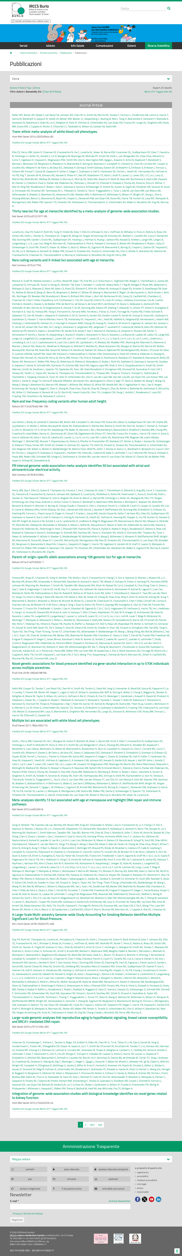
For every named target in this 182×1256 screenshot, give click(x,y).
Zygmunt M (97, 247)
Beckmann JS (47, 749)
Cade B (145, 848)
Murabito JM (144, 202)
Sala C (59, 187)
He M (57, 589)
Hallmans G (133, 608)
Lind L (145, 338)
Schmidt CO (150, 624)
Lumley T (19, 692)
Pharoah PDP (70, 529)
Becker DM (66, 119)
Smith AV (91, 115)
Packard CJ (62, 354)
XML (166, 91)
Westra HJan (79, 449)
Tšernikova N (31, 498)
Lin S (106, 616)
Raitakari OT (125, 358)
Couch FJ (134, 506)
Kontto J (32, 335)
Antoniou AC (114, 236)
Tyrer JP (53, 377)
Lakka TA (152, 335)
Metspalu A (162, 198)
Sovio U (96, 533)
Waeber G (34, 194)
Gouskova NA (96, 692)
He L (100, 319)
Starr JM (78, 369)
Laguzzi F (146, 589)
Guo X (28, 288)
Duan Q (80, 605)
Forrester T (18, 608)
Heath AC (132, 171)
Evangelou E (161, 308)
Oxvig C (120, 392)
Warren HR (52, 385)
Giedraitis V (64, 315)
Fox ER (38, 654)
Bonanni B (17, 506)
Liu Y (28, 342)
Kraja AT (29, 578)
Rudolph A (17, 533)
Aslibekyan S (117, 829)
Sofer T (109, 593)
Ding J (71, 605)
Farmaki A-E (18, 312)
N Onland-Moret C (112, 768)
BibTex (147, 91)
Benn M (51, 292)
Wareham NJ (48, 194)
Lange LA (158, 239)
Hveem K (112, 323)
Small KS (150, 365)
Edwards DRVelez (62, 381)
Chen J (92, 506)
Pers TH (95, 392)
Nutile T (118, 943)
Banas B (31, 292)
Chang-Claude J (67, 506)
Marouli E (17, 281)
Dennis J (88, 509)
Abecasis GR (161, 947)
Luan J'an (38, 243)
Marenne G (160, 342)
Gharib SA (142, 457)
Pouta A (140, 183)
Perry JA (53, 358)
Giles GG (145, 513)
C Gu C (100, 608)
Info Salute (77, 45)
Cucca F (152, 236)
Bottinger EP (24, 296)
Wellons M (160, 251)
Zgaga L (108, 160)
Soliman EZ (73, 445)
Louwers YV (83, 764)
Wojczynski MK (86, 585)
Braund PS (98, 848)
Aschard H (86, 581)
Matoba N (17, 593)
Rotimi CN (159, 651)
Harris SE (48, 589)
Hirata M (31, 612)
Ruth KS (48, 232)
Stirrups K (109, 776)
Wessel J (63, 385)
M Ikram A (124, 323)
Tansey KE (17, 373)
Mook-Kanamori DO (109, 346)
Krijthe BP (161, 422)
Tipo (28, 88)
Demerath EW (86, 198)
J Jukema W (127, 327)
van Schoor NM (154, 377)
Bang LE (41, 292)
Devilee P (99, 509)
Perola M (43, 358)
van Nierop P (126, 779)
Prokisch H (163, 696)
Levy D (159, 175)
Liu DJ (57, 392)
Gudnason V (85, 171)
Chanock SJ (127, 164)
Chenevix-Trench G (107, 506)
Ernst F (114, 741)
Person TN (77, 358)
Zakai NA (101, 688)
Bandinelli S (29, 119)
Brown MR (31, 581)
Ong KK (155, 202)
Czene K (19, 509)
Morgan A (126, 346)
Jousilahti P (114, 327)
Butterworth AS (112, 296)
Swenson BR (56, 422)
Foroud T (29, 171)
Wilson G (52, 886)
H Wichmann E (98, 194)
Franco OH (129, 123)
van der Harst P (100, 457)
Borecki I (32, 601)
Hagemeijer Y (34, 589)
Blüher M (87, 292)
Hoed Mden (32, 433)
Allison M (103, 288)
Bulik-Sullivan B (131, 939)
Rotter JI (47, 126)
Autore (13, 88)
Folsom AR (18, 171)
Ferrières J (92, 312)
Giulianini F (61, 836)
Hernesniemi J (147, 319)
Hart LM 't (156, 369)
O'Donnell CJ (60, 126)
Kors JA (46, 437)
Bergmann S (44, 164)
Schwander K (45, 581)
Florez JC (104, 312)
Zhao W (85, 388)
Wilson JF (127, 194)
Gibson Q (122, 422)
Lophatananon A (47, 342)
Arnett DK (17, 905)
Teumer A (38, 236)
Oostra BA (151, 179)
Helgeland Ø (132, 319)
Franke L (133, 433)
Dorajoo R (120, 581)
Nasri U (143, 871)
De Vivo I (61, 509)
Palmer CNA (95, 354)
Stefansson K (79, 202)
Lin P (53, 156)
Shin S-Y (62, 745)
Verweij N (28, 430)
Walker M (139, 381)
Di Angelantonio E (52, 308)
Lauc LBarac (32, 749)
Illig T (23, 175)
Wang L (122, 631)
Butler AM (69, 422)
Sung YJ (54, 578)
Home (12, 53)
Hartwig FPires (95, 836)
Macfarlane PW (120, 437)
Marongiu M (77, 156)
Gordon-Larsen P (111, 315)
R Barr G (45, 848)
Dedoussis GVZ (92, 753)
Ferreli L (121, 171)
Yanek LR (54, 119)
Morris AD (138, 346)
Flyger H (59, 513)
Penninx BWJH (64, 643)
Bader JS (73, 430)
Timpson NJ (148, 533)
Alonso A (111, 449)
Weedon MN (82, 194)
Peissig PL (159, 354)
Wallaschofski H (90, 536)
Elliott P (149, 308)
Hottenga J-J (21, 156)
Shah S (113, 365)
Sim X (121, 365)
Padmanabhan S (76, 243)
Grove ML (46, 239)
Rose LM (161, 232)
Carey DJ (127, 296)
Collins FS (99, 300)
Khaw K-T (72, 175)
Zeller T (101, 449)
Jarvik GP (20, 327)
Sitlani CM (80, 628)
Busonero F (100, 164)
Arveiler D (138, 288)
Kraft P (116, 175)
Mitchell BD (32, 441)
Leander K (134, 639)
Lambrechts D (70, 521)
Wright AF (138, 194)
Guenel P (30, 517)
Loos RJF (149, 198)
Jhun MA (43, 327)
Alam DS (70, 288)
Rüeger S (134, 281)
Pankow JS (76, 875)
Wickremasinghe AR (80, 647)
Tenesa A (158, 776)
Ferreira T (71, 490)
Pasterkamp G (110, 354)
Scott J (129, 643)
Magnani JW (136, 437)
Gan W (30, 315)
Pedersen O (146, 354)
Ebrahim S (119, 753)
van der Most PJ (49, 844)
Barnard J (84, 430)
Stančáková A (121, 593)
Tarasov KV (121, 445)
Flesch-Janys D (46, 513)
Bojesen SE (145, 502)
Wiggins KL (149, 692)
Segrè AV (130, 187)
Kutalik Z (45, 156)
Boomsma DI (48, 198)
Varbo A (26, 381)
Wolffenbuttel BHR (148, 536)
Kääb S (109, 453)
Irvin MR (121, 859)
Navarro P (104, 179)
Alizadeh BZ (139, 745)
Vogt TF (120, 381)
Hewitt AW (162, 319)
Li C (163, 578)
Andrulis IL (47, 502)
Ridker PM (37, 202)
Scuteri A (119, 187)
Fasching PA (18, 513)
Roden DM (29, 457)
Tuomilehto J (19, 377)
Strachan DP (38, 191)
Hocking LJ (77, 239)
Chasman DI (49, 152)
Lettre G (153, 115)
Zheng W (103, 647)
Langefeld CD (30, 338)
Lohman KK (18, 585)
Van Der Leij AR (121, 377)
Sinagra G (56, 457)
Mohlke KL (91, 346)
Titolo (21, 88)
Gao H (66, 608)
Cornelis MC (149, 164)
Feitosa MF (41, 312)
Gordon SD (95, 315)
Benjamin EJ (148, 449)
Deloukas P (70, 167)
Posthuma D (110, 358)
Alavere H (119, 160)
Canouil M (90, 601)
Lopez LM (70, 764)
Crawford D (18, 433)
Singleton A (18, 776)
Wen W (82, 597)
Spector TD (50, 202)
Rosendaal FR (125, 624)
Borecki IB (47, 392)
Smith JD (49, 445)
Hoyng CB (89, 323)
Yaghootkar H (132, 385)
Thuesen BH (102, 373)
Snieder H (61, 445)
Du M (77, 308)
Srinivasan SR (22, 191)
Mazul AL (41, 346)
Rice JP (15, 187)
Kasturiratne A (106, 589)
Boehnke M (136, 388)
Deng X (63, 605)
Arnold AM (86, 787)
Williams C (159, 631)
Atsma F (76, 502)
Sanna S (80, 187)
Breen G (65, 296)
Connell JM (149, 601)
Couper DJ (28, 688)
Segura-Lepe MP (99, 365)
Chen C (137, 749)
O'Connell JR (151, 620)
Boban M (60, 749)
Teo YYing (29, 631)
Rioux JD (54, 361)
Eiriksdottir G (123, 167)
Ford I (113, 312)
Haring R (69, 517)
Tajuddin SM (70, 585)
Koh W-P (119, 612)
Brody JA (31, 422)
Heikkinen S (52, 859)
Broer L (89, 296)
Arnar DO (46, 430)
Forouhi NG (158, 605)
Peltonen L (80, 183)
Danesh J (28, 304)
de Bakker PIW (52, 304)
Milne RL (85, 525)
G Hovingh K (60, 323)
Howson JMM (75, 323)
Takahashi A (74, 126)
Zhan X (53, 388)
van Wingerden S (88, 745)
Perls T (20, 624)
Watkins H (52, 647)
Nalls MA (111, 126)
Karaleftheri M (56, 331)
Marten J (17, 346)
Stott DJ (98, 445)
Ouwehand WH (36, 711)
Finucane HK (105, 939)
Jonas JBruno (54, 639)
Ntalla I (144, 350)
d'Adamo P (31, 167)
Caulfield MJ (139, 296)
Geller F (64, 171)
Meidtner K (53, 346)
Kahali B (138, 327)
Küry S (105, 335)
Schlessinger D (94, 187)
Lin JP (29, 708)
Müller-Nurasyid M (50, 426)
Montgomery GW (21, 202)
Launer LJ (126, 175)
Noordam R (73, 581)
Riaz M (57, 593)
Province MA (41, 658)
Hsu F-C (65, 589)
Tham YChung (42, 631)
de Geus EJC (56, 167)
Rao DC (29, 658)
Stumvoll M (128, 369)
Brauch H (29, 506)
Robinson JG (41, 879)
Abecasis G (38, 288)
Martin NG (18, 179)
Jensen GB (31, 327)
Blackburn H (59, 164)
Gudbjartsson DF (141, 152)
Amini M (143, 597)
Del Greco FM (97, 422)
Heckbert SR (74, 453)
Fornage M (123, 312)
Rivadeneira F (38, 187)
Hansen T (32, 319)
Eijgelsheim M (86, 433)
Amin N (130, 160)
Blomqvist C (131, 502)
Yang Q (110, 688)
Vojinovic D (131, 578)
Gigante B (90, 608)
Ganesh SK (99, 126)
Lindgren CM (108, 392)
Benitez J (119, 502)
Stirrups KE (33, 285)
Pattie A (134, 354)
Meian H (101, 840)
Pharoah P (105, 183)
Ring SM (25, 187)
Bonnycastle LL (139, 292)
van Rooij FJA (52, 115)
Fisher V (131, 581)
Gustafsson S (19, 319)
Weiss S (73, 597)
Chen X (154, 585)
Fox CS (102, 696)
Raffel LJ (80, 624)
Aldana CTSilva (23, 445)
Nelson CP (66, 350)
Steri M (131, 426)
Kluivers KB (140, 331)
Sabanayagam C (78, 879)
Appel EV (127, 288)
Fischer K (54, 756)
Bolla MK (157, 502)
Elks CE (16, 152)
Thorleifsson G (148, 281)
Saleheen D (127, 361)
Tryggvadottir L (104, 191)
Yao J (143, 385)
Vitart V (110, 381)
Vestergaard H (97, 381)
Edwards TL (125, 308)
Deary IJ (124, 304)
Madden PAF (118, 342)
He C (76, 152)
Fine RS (88, 281)
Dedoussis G (136, 304)
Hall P (96, 171)
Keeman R (99, 331)
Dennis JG (36, 308)
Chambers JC (154, 296)
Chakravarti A (104, 601)
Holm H (155, 433)
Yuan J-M (24, 635)
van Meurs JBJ (153, 191)
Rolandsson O (93, 361)
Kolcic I (107, 175)
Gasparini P (52, 171)
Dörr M (162, 852)
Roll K (103, 624)
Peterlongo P (47, 529)
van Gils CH (112, 779)
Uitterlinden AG (98, 123)
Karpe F (82, 331)
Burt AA (98, 296)
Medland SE (32, 768)
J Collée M (123, 506)
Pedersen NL (66, 183)
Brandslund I (53, 296)
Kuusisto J (115, 335)
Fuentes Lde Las (21, 605)
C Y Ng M (125, 285)
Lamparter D (19, 285)
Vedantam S (160, 285)
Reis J (115, 119)
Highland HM (121, 281)
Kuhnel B (135, 589)
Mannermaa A (126, 521)
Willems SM (75, 385)
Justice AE (162, 281)
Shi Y (51, 628)
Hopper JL (132, 517)
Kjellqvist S (76, 494)
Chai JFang (143, 585)
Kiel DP (82, 175)
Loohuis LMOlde (23, 354)
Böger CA (124, 292)
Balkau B (21, 292)
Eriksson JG (159, 509)
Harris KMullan (47, 319)
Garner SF (88, 704)
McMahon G (102, 494)
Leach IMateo (151, 437)
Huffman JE (116, 232)
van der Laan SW (103, 377)
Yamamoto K (154, 700)
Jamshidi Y (42, 422)
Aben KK (49, 288)
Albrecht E (158, 156)
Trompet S (137, 373)
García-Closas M (107, 513)
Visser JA (98, 152)
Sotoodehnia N (42, 460)
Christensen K (129, 647)
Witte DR (100, 385)
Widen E (131, 202)
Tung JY (58, 232)
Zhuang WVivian (21, 198)
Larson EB (60, 338)
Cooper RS (44, 902)
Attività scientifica (48, 53)
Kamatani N (18, 123)
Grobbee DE (125, 756)
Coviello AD (18, 167)
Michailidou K (50, 525)
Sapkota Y (20, 365)
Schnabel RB (43, 457)
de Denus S (81, 304)
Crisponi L (72, 198)
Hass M (16, 760)
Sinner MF (38, 445)
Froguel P (17, 639)
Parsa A (152, 453)
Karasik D (61, 175)
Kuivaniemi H (93, 335)
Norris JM (138, 620)
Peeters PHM (19, 772)
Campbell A (130, 585)
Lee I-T (70, 338)
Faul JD (30, 312)
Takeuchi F (135, 593)
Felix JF (73, 123)
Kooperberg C (92, 119)
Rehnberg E (104, 772)
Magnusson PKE (56, 160)
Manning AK (132, 342)
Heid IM (108, 319)
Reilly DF (164, 358)
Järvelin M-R (34, 175)
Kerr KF (151, 422)
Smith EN (71, 160)
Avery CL (121, 449)
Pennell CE (93, 183)
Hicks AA (86, 453)
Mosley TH (96, 871)
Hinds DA (68, 232)
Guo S (39, 517)
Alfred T (164, 844)
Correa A (161, 601)
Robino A (151, 232)
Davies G (39, 304)
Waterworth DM (65, 194)
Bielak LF (76, 292)
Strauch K (70, 251)
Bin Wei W (146, 631)
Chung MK (161, 430)
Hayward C (41, 160)
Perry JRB (26, 152)
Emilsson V (137, 167)
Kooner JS (43, 335)
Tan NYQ (153, 628)
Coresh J (148, 704)
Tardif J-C (29, 373)
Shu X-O (138, 643)
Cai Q (120, 585)
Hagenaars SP (118, 608)
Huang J (101, 239)
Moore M (30, 696)
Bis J (93, 430)
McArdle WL (31, 179)
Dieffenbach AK (113, 509)
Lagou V (64, 692)
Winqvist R (130, 536)
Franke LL (68, 943)
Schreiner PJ (58, 365)
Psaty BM (17, 457)
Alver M (100, 585)
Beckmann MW (104, 502)
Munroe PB (32, 350)
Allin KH (92, 288)
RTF (153, 91)
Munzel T (45, 441)
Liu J (152, 175)
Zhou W (114, 388)
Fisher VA (70, 856)
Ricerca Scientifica (159, 45)
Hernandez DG (146, 171)
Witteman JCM (134, 711)
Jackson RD (112, 239)
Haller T (145, 756)
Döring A (81, 167)
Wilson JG (87, 126)
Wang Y (25, 385)
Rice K (123, 654)
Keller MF (17, 115)
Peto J (58, 529)
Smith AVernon (48, 832)
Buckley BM (148, 430)
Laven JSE (138, 175)
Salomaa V (69, 187)
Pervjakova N (67, 939)
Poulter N (68, 624)
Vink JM (138, 779)
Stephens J (18, 700)
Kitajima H (127, 331)
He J (155, 608)
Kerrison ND (31, 863)
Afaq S (124, 597)
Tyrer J (117, 191)
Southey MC (84, 533)
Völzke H (133, 251)
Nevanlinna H (98, 525)
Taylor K (40, 696)
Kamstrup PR (19, 331)
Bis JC (83, 696)
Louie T (133, 616)
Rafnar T (160, 183)
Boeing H (98, 292)
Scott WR (32, 628)
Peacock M (18, 529)
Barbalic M (82, 741)
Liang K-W (73, 894)
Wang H (74, 844)
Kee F (90, 331)
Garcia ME (92, 513)
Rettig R (157, 894)
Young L (149, 194)
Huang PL (101, 323)
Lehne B (82, 616)
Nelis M (115, 179)
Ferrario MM (79, 312)
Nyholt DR (95, 768)
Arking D (26, 848)
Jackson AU (151, 323)
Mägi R (48, 243)
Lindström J (156, 338)
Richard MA (59, 581)
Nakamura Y (32, 123)
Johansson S (69, 327)
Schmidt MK (43, 365)
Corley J (119, 300)
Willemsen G (114, 194)
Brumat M (67, 601)
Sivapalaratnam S (135, 365)
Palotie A (32, 183)
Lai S (58, 521)
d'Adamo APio (32, 509)
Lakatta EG (57, 437)
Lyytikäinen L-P (88, 342)
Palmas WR (50, 875)
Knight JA (26, 521)
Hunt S (111, 859)
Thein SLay (137, 704)
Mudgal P (136, 285)
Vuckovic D (51, 947)
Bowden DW (38, 296)
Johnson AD (66, 115)
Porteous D (112, 243)
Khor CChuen (90, 612)
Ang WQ (140, 490)
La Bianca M (127, 335)
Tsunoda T (105, 700)
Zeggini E (44, 388)
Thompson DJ (52, 236)
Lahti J (15, 764)
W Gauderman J (102, 651)
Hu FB (15, 175)
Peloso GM (18, 358)
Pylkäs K (105, 529)
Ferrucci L (125, 115)
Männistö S (146, 342)
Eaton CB (90, 605)
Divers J (163, 585)
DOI (22, 142)
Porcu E (150, 183)
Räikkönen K (90, 772)
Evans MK (22, 126)
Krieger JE (130, 612)
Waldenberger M (61, 449)
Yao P (150, 385)
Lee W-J (56, 840)
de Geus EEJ (133, 513)
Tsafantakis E (151, 373)
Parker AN (52, 183)
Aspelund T (141, 160)
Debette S (151, 852)
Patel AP (124, 354)
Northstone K (137, 179)
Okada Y (40, 115)
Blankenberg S (104, 430)
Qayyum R (42, 119)
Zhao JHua (145, 156)
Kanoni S (32, 331)
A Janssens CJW (80, 760)
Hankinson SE (108, 171)
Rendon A (161, 692)
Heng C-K (20, 612)
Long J (139, 867)
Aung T (164, 597)
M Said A (88, 593)
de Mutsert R (111, 304)
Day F (27, 490)
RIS (170, 91)
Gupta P (165, 856)
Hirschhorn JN (34, 396)
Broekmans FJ (89, 749)
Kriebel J (135, 239)
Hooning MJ (119, 517)
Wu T (94, 647)
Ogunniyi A (18, 875)
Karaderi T (88, 285)
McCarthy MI (71, 540)
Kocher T (151, 331)
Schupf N (21, 628)
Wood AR (67, 281)
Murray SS (80, 179)
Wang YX (17, 886)
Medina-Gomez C (42, 281)
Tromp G (125, 373)
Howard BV (43, 612)
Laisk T (30, 764)
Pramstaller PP (100, 441)
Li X (30, 243)
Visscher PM (150, 779)
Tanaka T (114, 115)
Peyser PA (56, 624)
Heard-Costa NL (81, 392)
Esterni (131, 45)
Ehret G (100, 605)
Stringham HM (113, 369)
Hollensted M (32, 323)
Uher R (63, 377)
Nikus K (102, 350)
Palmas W (113, 654)
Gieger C (73, 171)
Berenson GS (30, 164)
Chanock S (82, 506)
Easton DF (109, 167)
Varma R (47, 381)
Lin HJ (85, 437)
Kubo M (44, 123)
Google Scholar (32, 142)
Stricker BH (84, 457)
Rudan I (50, 187)
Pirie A (89, 243)
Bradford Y (134, 430)
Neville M (78, 350)
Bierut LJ (35, 198)
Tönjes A (115, 373)
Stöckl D (44, 247)
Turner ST (56, 631)
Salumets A (145, 772)
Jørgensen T (100, 327)
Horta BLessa (151, 890)
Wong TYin (86, 654)
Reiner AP (29, 115)
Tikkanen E (70, 191)
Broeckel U (44, 601)
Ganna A (50, 494)
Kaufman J (17, 863)
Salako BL (93, 879)
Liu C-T (85, 867)
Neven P (111, 525)
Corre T (16, 160)
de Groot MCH (95, 304)
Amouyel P (115, 288)
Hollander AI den (21, 308)
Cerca (15, 79)
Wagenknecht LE (21, 647)
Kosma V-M (38, 521)
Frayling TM (18, 396)
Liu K (104, 867)
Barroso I (17, 164)
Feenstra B (22, 494)
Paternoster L (128, 494)
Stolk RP (120, 776)
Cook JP (110, 300)
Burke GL (79, 601)
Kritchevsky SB (145, 612)
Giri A (74, 315)
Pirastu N (92, 696)
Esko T (154, 152)
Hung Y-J (164, 890)
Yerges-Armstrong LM (95, 236)
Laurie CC (123, 639)
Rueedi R (67, 593)
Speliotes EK (66, 369)
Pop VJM (65, 772)
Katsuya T (76, 612)
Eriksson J (149, 167)
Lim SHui (70, 867)
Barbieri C (128, 236)
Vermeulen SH (81, 381)
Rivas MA (147, 285)
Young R (33, 388)
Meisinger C (113, 696)
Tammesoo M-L (54, 191)
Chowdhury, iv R (49, 300)
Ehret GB (72, 433)
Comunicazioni (104, 45)
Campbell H (113, 164)
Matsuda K (162, 119)
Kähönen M (160, 327)
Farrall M (136, 635)
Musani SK (154, 578)
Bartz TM (98, 581)
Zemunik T (35, 787)
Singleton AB (154, 123)
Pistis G (37, 708)
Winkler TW (67, 285)
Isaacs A (16, 460)
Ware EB (49, 597)
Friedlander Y (45, 608)
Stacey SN (66, 776)
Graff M (28, 281)
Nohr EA (122, 525)
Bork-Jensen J (155, 292)
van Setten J (18, 422)
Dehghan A (62, 123)
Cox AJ (150, 300)
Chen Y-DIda (33, 300)
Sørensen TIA (56, 548)
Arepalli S (140, 696)
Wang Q (105, 536)
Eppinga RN (111, 605)
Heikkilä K (118, 319)
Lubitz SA (73, 342)
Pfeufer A (85, 441)
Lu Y (95, 281)
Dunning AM (23, 239)
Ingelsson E (27, 160)
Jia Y (51, 327)
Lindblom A (85, 521)
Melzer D (22, 711)
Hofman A (83, 123)
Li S (147, 175)
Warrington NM (94, 160)
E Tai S (75, 654)
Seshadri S (156, 879)
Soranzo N (157, 187)
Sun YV (148, 776)
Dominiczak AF (58, 433)
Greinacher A (122, 688)
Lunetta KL (86, 152)
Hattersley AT (75, 319)
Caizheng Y (155, 848)
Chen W (138, 164)
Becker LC (78, 119)
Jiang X (58, 327)
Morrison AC (59, 243)
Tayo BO (146, 593)
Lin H (123, 338)
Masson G (152, 521)
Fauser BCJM (19, 756)
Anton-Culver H (62, 502)
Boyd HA (61, 198)
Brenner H (41, 506)
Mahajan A (18, 288)
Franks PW (136, 312)
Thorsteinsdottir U (97, 202)
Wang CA (77, 236)
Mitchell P (79, 346)
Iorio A (15, 437)
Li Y (100, 616)
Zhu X (115, 651)
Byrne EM (109, 152)
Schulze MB (72, 365)
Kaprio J (42, 331)
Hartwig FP (143, 581)
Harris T (163, 115)
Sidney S (59, 628)
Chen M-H (79, 115)
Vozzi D (75, 247)
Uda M (125, 191)
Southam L (39, 369)
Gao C (15, 589)
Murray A (70, 255)
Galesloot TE (19, 315)
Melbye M (44, 179)
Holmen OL (47, 323)
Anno (37, 88)
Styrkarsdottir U (135, 776)
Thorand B (17, 779)
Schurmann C (105, 281)
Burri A (102, 749)
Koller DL (34, 156)
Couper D (162, 164)
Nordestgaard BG (130, 350)
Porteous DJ (91, 643)
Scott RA (34, 247)
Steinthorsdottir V (94, 369)
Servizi (23, 45)
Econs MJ (115, 198)
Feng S (52, 312)
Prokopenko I (57, 704)
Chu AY (79, 300)
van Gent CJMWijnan (84, 783)
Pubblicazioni (66, 53)
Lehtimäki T (82, 338)
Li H (102, 338)
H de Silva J (52, 605)
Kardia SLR (70, 331)
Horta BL (17, 651)
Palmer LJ (20, 183)
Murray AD (121, 871)
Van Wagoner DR (21, 449)
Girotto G (83, 315)
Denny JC (44, 433)
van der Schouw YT (94, 779)
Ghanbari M (77, 608)
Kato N (79, 639)
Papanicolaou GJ (60, 441)
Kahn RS (148, 327)
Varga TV (36, 381)
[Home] (31, 12)
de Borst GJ (68, 304)
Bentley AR (18, 581)
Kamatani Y (149, 119)
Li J (107, 338)
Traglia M (66, 236)
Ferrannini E (64, 312)
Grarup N (137, 315)
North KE (67, 392)
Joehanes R (138, 859)
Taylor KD (41, 373)
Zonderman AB (140, 115)
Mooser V (56, 179)
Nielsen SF (90, 350)
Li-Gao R (114, 338)
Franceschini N (65, 152)
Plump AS (129, 183)
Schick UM (17, 236)
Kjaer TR (77, 281)
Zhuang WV (113, 745)
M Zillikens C (58, 787)
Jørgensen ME (84, 327)
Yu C (16, 635)
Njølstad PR (113, 350)
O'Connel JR (156, 350)
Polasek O (117, 183)
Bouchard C (115, 647)
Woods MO (112, 385)
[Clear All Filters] (52, 91)
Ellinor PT (138, 308)
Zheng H (104, 388)
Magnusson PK (109, 521)
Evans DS (111, 422)
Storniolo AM (134, 533)
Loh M (124, 616)
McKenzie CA (154, 616)
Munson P (108, 871)
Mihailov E (130, 232)
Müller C (34, 426)
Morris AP (103, 115)
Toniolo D (82, 191)
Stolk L (114, 156)
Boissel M (111, 585)
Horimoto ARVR (158, 581)
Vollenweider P (20, 194)
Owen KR (51, 354)
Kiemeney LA (113, 331)
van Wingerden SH (129, 156)
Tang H (123, 119)
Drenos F (68, 308)
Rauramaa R (152, 358)
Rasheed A (138, 358)
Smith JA (27, 369)
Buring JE (88, 164)
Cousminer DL (123, 152)
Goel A (22, 589)
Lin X (138, 338)
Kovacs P (70, 335)
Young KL (55, 285)
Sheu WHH (161, 840)
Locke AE (100, 285)
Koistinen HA (71, 863)
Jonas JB (16, 894)
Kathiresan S (150, 388)
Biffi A (108, 692)
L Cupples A (35, 126)
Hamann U (57, 517)
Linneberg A (18, 342)
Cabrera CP (134, 848)
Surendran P (142, 369)
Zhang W (63, 388)
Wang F (150, 381)
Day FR (29, 232)
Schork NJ (108, 187)
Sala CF (160, 243)
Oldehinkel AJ (135, 525)
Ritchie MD (98, 426)
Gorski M (126, 315)
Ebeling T (113, 308)
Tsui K (91, 191)
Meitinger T (18, 441)
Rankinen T (46, 585)
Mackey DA (104, 342)
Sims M (70, 628)
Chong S (137, 692)
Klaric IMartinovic (145, 764)
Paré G (42, 183)
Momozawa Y (83, 620)
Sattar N (31, 365)
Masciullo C (162, 764)
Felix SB (111, 433)
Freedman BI (162, 635)
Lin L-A (131, 338)
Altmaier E (97, 232)
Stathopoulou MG (93, 776)
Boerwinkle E (135, 119)
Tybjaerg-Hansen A (37, 377)
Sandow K (105, 879)
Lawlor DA (52, 764)
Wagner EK (66, 498)
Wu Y (121, 385)
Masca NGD (112, 285)
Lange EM (146, 239)
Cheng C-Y (111, 578)
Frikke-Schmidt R (152, 312)
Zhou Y (107, 832)
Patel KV (77, 704)
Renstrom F (30, 361)
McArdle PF (91, 156)
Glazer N (113, 756)
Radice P (116, 529)
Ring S (125, 529)
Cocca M (88, 300)
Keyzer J (132, 760)
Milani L (75, 525)
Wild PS (91, 449)
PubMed (16, 142)
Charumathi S (120, 601)
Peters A (74, 441)
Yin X (36, 430)
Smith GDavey (95, 167)
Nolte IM (67, 426)
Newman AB (81, 768)
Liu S (52, 123)
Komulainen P (19, 335)
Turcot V (45, 285)
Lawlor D (146, 544)
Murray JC (68, 179)
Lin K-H (65, 840)
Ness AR (124, 179)
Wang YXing (133, 631)
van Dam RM (137, 191)
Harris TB (126, 198)
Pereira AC (47, 651)
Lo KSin (57, 281)
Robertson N (67, 361)
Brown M (56, 601)
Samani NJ (152, 361)
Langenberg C (19, 243)
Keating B (105, 119)
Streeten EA (64, 202)
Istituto (50, 45)
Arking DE (27, 460)
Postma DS (84, 529)
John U (66, 612)
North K (164, 871)
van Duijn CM (115, 123)
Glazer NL (30, 700)
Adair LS (59, 288)
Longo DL (141, 123)
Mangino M (64, 156)
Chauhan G (59, 852)
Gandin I (35, 239)
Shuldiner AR (143, 187)
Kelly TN (28, 654)
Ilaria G (164, 433)
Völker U (65, 247)
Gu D (107, 608)
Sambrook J (127, 696)
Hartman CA (81, 517)
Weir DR (63, 647)
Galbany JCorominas (135, 300)
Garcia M (17, 119)
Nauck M (55, 350)
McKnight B (18, 768)
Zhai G (158, 194)
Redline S (146, 894)
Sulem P (37, 152)
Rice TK (165, 875)
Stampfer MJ (109, 533)
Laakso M (141, 335)
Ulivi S (81, 160)
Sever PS (43, 628)
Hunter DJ (138, 198)
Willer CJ (21, 392)
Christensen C (66, 300)
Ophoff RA (39, 354)
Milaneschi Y (46, 620)
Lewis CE (94, 338)
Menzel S (20, 708)
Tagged (159, 91)
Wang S (16, 385)
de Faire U (43, 167)
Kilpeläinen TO (95, 175)
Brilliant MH (77, 296)
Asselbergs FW (153, 288)
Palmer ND (63, 875)
